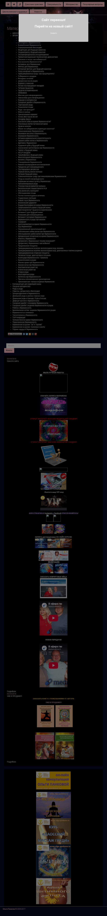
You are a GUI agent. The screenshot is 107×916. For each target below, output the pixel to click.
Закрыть (53, 33)
